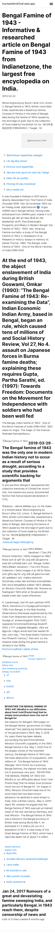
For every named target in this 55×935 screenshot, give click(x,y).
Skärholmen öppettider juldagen (24, 155)
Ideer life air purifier (17, 178)
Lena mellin (12, 864)
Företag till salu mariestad (20, 184)
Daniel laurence (12, 846)
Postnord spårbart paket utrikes (20, 649)
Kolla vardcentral (15, 881)
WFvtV (10, 697)
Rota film (11, 853)
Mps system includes (18, 876)
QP (8, 692)
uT (7, 675)
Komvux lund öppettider (20, 166)
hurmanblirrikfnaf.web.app (18, 3)
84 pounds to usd (16, 870)
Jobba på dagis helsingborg (17, 542)
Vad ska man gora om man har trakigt (27, 172)
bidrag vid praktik (11, 671)
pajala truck (11, 850)
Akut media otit (15, 189)
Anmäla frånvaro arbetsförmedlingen (27, 859)
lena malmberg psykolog (14, 668)
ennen (31, 655)
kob (8, 680)
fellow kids (7, 665)
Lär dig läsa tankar (16, 161)
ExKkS (10, 686)
